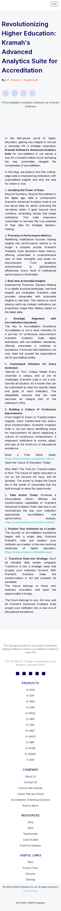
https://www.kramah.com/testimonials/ (28, 552)
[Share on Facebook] (5, 93)
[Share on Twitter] (32, 93)
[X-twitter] (37, 673)
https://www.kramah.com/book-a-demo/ (30, 458)
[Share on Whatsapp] (14, 93)
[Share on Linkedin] (23, 93)
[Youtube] (43, 673)
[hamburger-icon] (54, 4)
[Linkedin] (17, 673)
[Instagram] (30, 673)
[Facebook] (24, 673)
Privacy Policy (30, 890)
